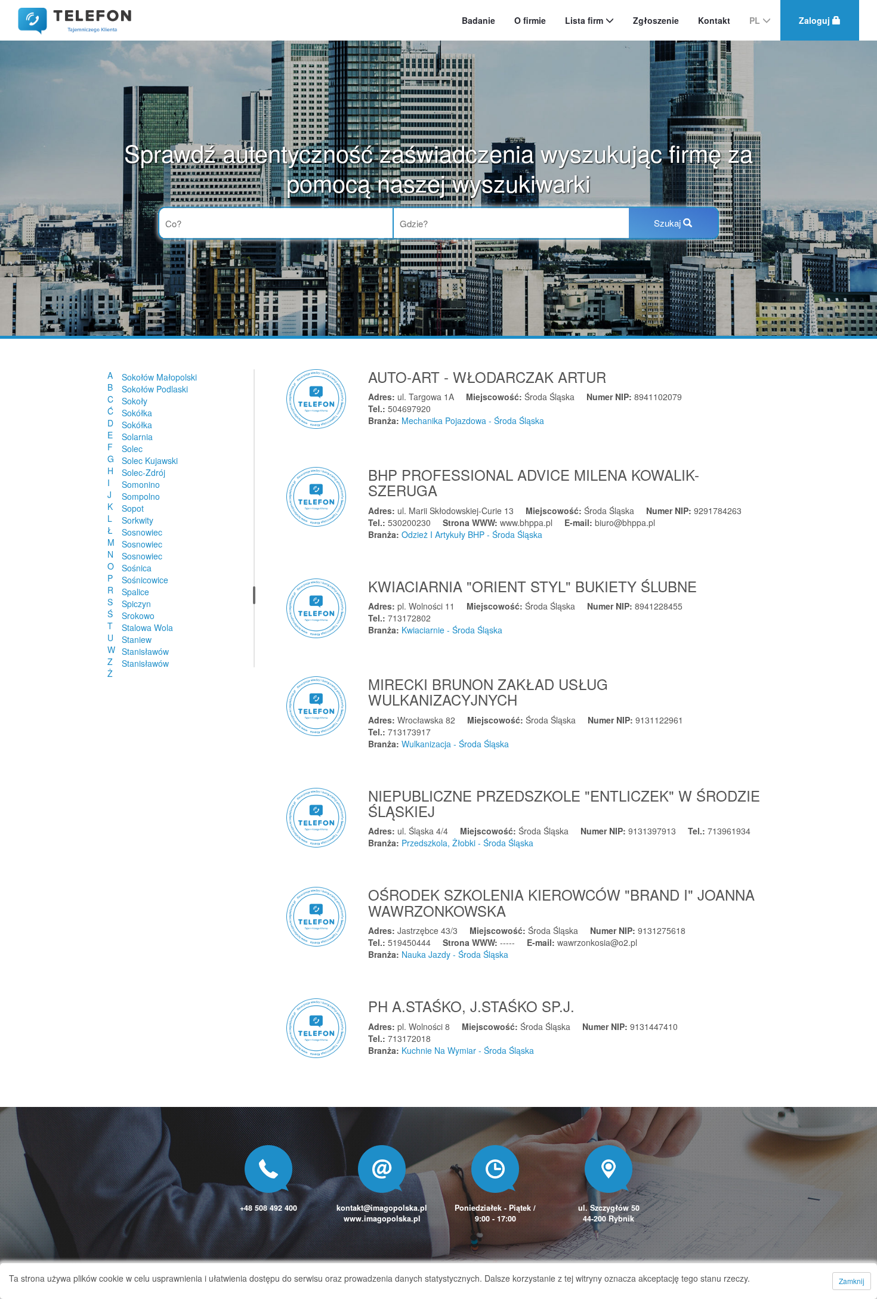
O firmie (530, 20)
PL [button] (755, 20)
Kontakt (714, 20)
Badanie (478, 20)
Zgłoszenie (656, 20)
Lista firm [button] (585, 20)
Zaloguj (815, 20)
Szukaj (668, 222)
